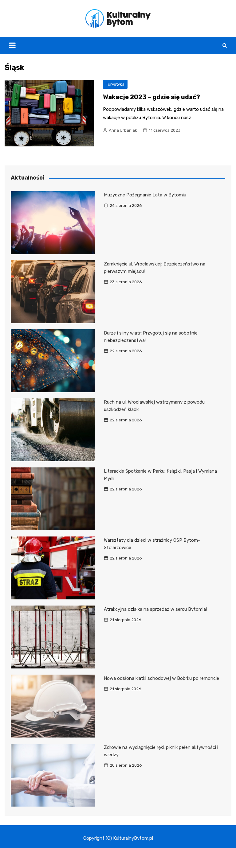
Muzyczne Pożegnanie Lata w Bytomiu (145, 195)
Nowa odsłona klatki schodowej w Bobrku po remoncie (161, 678)
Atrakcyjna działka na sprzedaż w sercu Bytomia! (155, 609)
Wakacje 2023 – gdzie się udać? (151, 97)
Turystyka (115, 84)
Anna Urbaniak (123, 130)
